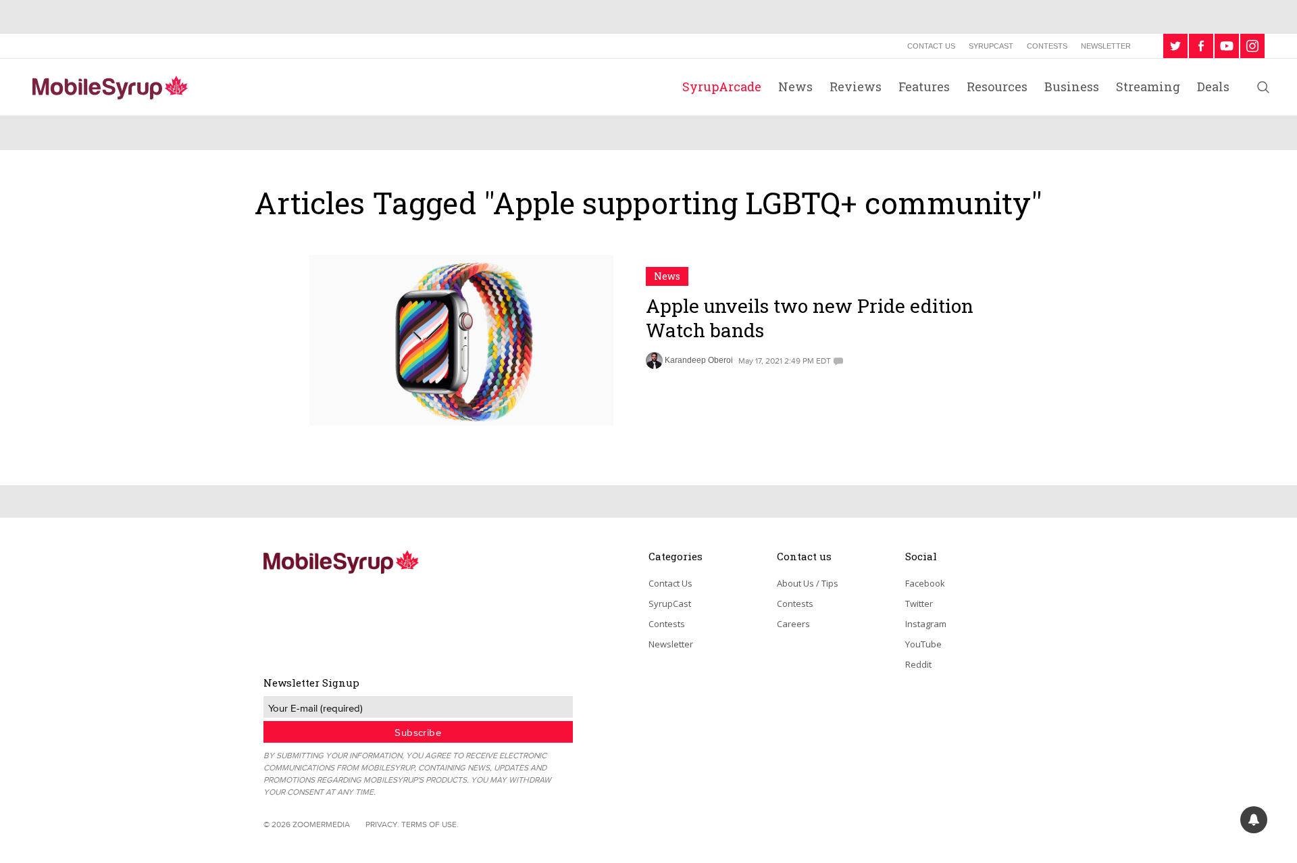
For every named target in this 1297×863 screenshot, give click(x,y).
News (795, 86)
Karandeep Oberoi (699, 360)
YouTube (923, 644)
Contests (1047, 46)
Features (924, 86)
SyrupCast (991, 46)
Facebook (925, 583)
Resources (997, 86)
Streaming (1148, 86)
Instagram (925, 624)
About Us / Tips (807, 583)
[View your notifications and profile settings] (1253, 819)
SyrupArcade (721, 86)
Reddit (918, 664)
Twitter (919, 603)
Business (1071, 86)
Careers (793, 624)
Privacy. (382, 824)
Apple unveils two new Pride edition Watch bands (809, 318)
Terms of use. (430, 824)
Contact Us (931, 46)
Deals (1213, 86)
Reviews (856, 86)
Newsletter (1106, 46)
